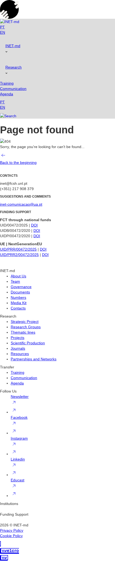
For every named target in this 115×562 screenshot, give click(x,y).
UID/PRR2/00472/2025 (19, 254)
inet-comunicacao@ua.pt (21, 204)
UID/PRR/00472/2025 (18, 249)
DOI (34, 225)
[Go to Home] (9, 21)
